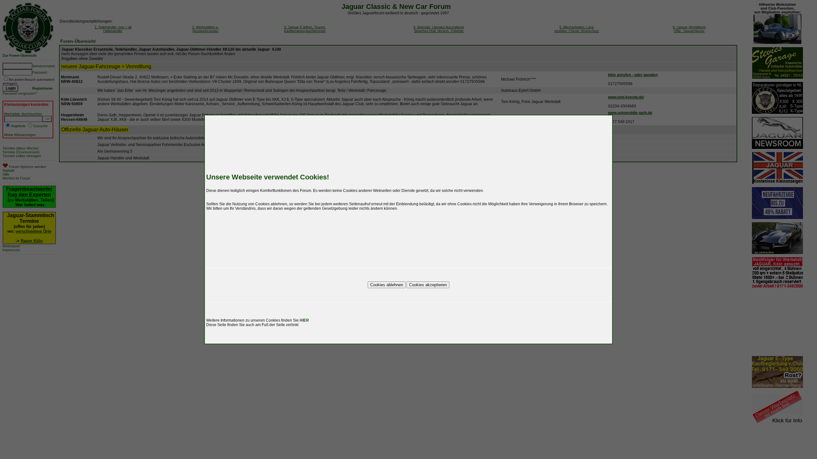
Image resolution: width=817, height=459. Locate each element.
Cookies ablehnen (386, 284)
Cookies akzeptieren (428, 284)
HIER (304, 320)
